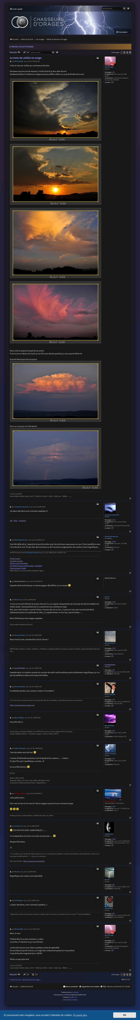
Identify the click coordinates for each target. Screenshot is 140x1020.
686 (113, 885)
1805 (114, 839)
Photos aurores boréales (19, 563)
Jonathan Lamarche (112, 515)
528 (113, 731)
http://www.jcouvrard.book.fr (34, 861)
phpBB (65, 995)
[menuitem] (121, 32)
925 (113, 913)
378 (113, 700)
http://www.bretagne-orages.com (22, 705)
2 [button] (124, 52)
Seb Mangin (109, 908)
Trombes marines (16, 561)
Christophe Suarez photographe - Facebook (26, 566)
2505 (114, 648)
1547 (114, 806)
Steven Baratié (110, 694)
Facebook (22, 520)
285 (113, 670)
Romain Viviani (110, 643)
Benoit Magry (109, 726)
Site (11, 520)
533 (113, 759)
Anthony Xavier (110, 801)
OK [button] (124, 1015)
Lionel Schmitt (110, 665)
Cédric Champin (110, 754)
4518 (114, 542)
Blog (15, 520)
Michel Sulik (109, 67)
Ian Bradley (75, 992)
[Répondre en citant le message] (98, 58)
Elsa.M (107, 597)
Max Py (107, 880)
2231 (114, 520)
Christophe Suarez (111, 536)
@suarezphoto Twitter (18, 568)
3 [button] (127, 52)
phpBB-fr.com (73, 997)
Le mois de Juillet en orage (21, 47)
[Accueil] (59, 20)
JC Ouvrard (109, 834)
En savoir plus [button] (80, 1015)
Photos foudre (15, 558)
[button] (130, 52)
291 (113, 72)
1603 (114, 602)
